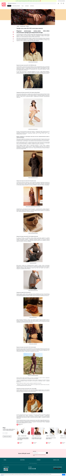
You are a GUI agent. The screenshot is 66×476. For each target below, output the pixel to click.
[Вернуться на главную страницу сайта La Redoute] (4, 4)
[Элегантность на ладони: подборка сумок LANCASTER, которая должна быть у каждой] (23, 431)
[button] (63, 3)
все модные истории (22, 26)
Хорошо (64, 474)
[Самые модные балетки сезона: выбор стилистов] (51, 431)
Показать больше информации (33, 463)
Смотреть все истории (7, 436)
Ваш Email (34, 451)
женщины (27, 26)
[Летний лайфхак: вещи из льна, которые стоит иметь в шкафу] (37, 431)
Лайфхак (18, 26)
